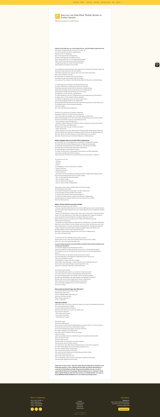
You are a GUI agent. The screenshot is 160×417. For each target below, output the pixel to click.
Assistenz (96, 2)
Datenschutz (80, 408)
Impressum (80, 406)
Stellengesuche (80, 403)
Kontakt (118, 2)
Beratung (89, 2)
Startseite (76, 2)
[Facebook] (32, 409)
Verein (82, 2)
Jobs (113, 2)
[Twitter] (36, 409)
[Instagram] (40, 409)
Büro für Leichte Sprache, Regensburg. (83, 365)
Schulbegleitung (105, 2)
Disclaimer (80, 404)
